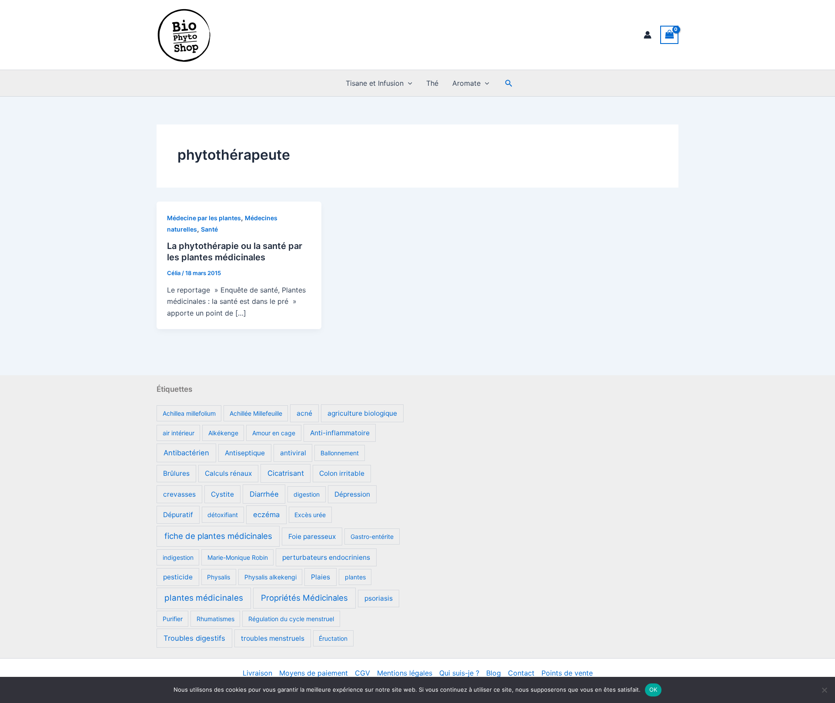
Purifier (173, 618)
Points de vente (567, 673)
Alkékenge (223, 433)
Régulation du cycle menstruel (291, 618)
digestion (307, 494)
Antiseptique (245, 453)
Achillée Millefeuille (256, 413)
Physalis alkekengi (270, 577)
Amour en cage (273, 433)
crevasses (179, 494)
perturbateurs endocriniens (326, 557)
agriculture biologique (362, 413)
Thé (432, 83)
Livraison (257, 673)
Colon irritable (341, 473)
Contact (521, 673)
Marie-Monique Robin (237, 557)
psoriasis (378, 598)
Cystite (222, 494)
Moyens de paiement (313, 673)
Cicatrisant (285, 473)
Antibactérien (186, 452)
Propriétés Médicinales (304, 597)
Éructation (333, 638)
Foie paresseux (312, 536)
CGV (362, 673)
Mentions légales (404, 673)
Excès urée (310, 514)
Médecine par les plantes (204, 218)
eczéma (266, 514)
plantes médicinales (203, 598)
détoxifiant (222, 514)
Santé (209, 229)
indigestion (178, 557)
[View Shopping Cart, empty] (669, 35)
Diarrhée (264, 494)
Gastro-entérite (372, 536)
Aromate (466, 83)
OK (653, 689)
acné (304, 413)
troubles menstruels (272, 638)
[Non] (824, 690)
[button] (408, 83)
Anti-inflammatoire (340, 433)
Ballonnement (340, 453)
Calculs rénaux (228, 473)
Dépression (352, 494)
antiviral (293, 453)
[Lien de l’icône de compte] (647, 35)
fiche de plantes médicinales (218, 536)
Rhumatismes (215, 618)
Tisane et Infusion (375, 83)
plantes (355, 577)
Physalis (218, 577)
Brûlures (176, 473)
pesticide (178, 577)
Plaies (320, 577)
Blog (493, 673)
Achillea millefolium (189, 413)
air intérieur (178, 433)
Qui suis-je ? (459, 673)
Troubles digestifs (194, 638)
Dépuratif (178, 515)
